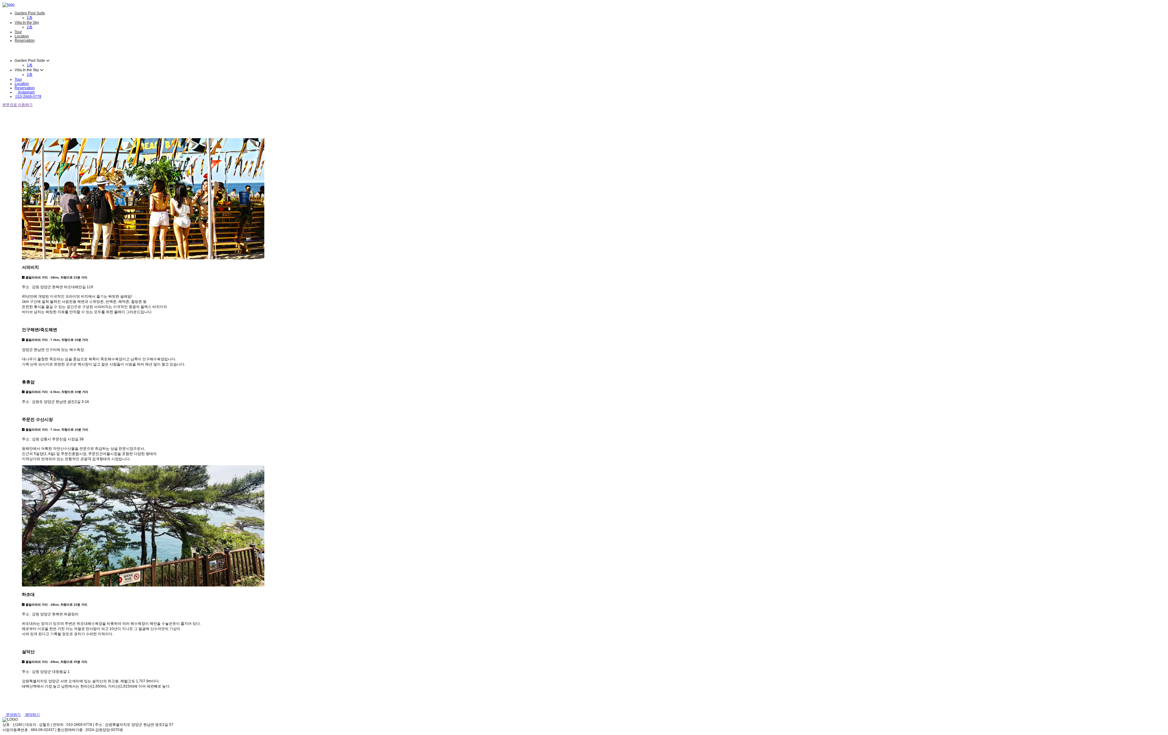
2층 (30, 27)
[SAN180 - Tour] (8, 4)
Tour (18, 32)
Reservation (25, 40)
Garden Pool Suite (30, 13)
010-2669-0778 (28, 96)
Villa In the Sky (27, 22)
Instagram (26, 92)
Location (22, 36)
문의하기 (13, 714)
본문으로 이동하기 (17, 105)
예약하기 (32, 714)
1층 (30, 18)
